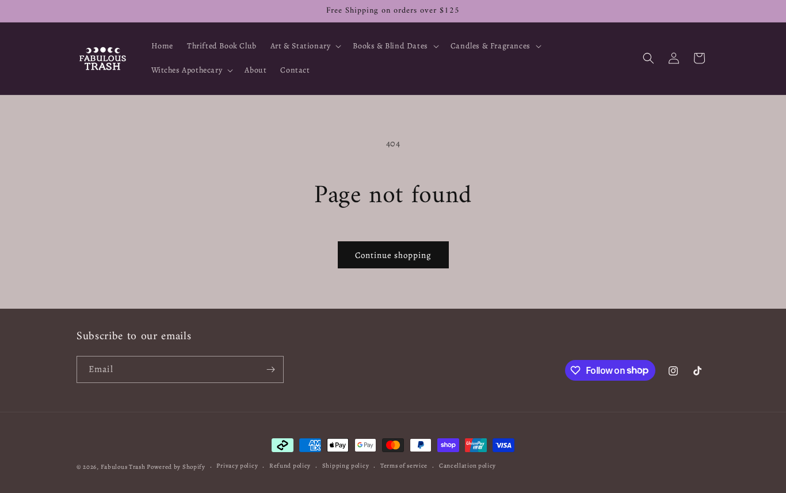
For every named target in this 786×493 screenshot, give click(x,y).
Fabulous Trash (123, 466)
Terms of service (404, 465)
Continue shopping (393, 255)
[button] (305, 46)
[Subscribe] (270, 369)
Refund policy (290, 465)
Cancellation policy (467, 465)
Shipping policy (345, 465)
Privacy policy (237, 465)
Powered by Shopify (176, 466)
